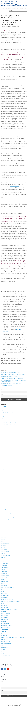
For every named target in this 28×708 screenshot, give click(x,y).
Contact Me (15, 8)
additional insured (4, 410)
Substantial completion (5, 613)
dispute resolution (4, 485)
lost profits (3, 547)
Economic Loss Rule (5, 487)
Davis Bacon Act (4, 470)
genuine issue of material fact (7, 511)
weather (2, 651)
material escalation (5, 551)
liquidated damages (5, 543)
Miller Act (3, 553)
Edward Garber (16, 26)
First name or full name (6, 389)
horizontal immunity (5, 519)
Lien (2, 541)
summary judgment (5, 619)
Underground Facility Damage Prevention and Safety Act (12, 637)
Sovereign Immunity (5, 595)
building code (3, 434)
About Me (8, 8)
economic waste (4, 489)
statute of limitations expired (9, 313)
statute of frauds (4, 605)
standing (2, 603)
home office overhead (5, 515)
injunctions (3, 525)
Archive (2, 681)
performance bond (5, 567)
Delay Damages (4, 474)
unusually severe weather (6, 643)
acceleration (3, 408)
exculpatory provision (5, 495)
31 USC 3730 (3, 406)
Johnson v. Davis (4, 533)
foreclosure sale (4, 505)
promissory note (4, 573)
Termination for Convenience (7, 625)
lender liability (4, 537)
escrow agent (4, 491)
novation (2, 561)
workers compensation (5, 655)
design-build (3, 479)
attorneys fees (4, 426)
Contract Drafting (4, 460)
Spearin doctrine (4, 597)
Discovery (3, 483)
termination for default (5, 627)
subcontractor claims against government (9, 609)
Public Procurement (5, 577)
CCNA (2, 440)
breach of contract (4, 432)
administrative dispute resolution (7, 412)
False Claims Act (4, 499)
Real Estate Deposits (5, 581)
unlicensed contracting (5, 641)
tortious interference (5, 629)
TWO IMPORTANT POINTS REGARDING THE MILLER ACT (12, 378)
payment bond (4, 565)
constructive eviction (5, 454)
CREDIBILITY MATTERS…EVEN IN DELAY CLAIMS (10, 372)
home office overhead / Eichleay (7, 517)
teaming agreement (5, 623)
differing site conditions (5, 481)
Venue (2, 645)
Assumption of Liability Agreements (8, 424)
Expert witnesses (4, 497)
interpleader (3, 531)
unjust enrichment (4, 639)
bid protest (3, 430)
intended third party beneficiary (7, 529)
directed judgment (14, 186)
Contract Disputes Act (5, 458)
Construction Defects (5, 452)
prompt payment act (5, 575)
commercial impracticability (6, 446)
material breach (4, 549)
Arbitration (3, 418)
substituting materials (5, 615)
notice (2, 559)
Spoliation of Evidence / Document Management (10, 601)
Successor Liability (4, 617)
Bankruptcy (3, 428)
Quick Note (3, 579)
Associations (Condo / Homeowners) (8, 422)
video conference (4, 647)
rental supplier (4, 585)
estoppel (2, 493)
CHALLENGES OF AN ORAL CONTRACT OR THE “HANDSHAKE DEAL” (11, 22)
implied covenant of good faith (7, 521)
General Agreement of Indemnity (7, 509)
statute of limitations (5, 607)
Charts (2, 444)
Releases (3, 583)
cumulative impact (4, 466)
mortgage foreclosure (5, 555)
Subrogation (3, 611)
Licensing (3, 539)
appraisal (3, 416)
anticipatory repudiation (5, 414)
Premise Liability (4, 571)
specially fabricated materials (7, 599)
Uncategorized (4, 635)
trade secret (3, 631)
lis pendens (3, 545)
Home (2, 8)
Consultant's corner (5, 456)
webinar (2, 653)
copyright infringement (5, 462)
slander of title (4, 593)
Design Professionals (5, 476)
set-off (2, 591)
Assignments (3, 420)
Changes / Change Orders (6, 442)
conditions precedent (5, 450)
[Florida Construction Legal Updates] (14, 5)
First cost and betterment (6, 501)
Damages (3, 468)
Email (2, 394)
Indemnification (4, 523)
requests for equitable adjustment (7, 587)
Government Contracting (6, 513)
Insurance (3, 527)
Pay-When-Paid (4, 563)
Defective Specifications (6, 472)
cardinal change (4, 436)
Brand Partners (16, 705)
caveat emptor (4, 438)
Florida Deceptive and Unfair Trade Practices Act (10, 503)
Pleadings (3, 569)
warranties (3, 649)
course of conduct (4, 464)
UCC (2, 633)
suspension (3, 621)
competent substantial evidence (7, 448)
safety (2, 589)
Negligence (3, 557)
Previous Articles (23, 8)
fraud (2, 507)
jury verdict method (5, 535)
